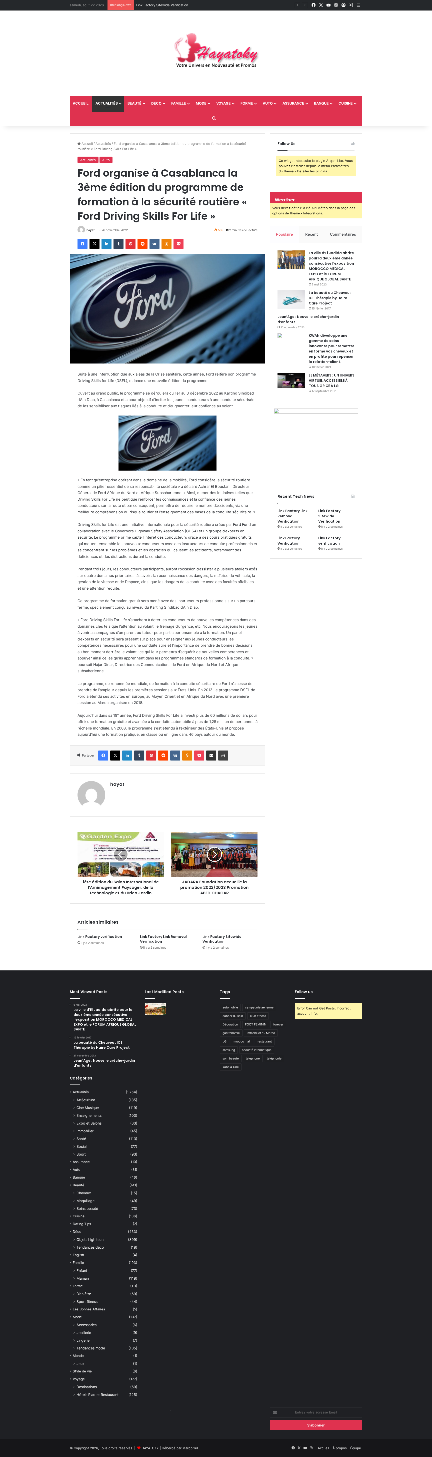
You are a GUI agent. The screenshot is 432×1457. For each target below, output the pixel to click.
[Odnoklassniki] (167, 244)
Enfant (81, 1270)
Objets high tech (90, 1239)
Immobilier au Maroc (261, 1033)
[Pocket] (179, 244)
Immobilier (85, 1131)
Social (81, 1146)
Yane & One (230, 1067)
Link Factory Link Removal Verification (163, 939)
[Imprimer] (223, 756)
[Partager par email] (211, 756)
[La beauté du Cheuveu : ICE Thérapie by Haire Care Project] (291, 299)
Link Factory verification (100, 936)
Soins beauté (87, 1208)
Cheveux (83, 1193)
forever (278, 1024)
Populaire (284, 234)
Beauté (135, 103)
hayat (90, 230)
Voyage (223, 103)
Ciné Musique (87, 1108)
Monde (78, 1356)
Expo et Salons (89, 1123)
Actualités (107, 103)
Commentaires (343, 234)
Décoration (230, 1024)
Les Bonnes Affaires (89, 1309)
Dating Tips (82, 1224)
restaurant (265, 1041)
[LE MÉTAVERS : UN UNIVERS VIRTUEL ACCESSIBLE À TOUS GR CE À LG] (291, 380)
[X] (95, 244)
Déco (156, 103)
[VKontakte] (155, 244)
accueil (80, 103)
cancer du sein (232, 1016)
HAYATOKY (150, 1448)
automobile (230, 1007)
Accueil (86, 144)
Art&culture (85, 1100)
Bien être (83, 1294)
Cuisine (345, 103)
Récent (311, 234)
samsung (228, 1050)
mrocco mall (242, 1041)
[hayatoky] (216, 53)
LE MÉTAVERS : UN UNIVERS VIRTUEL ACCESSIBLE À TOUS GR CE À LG (331, 380)
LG (224, 1041)
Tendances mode (90, 1348)
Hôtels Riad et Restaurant (97, 1394)
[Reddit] (143, 244)
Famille (178, 103)
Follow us (304, 991)
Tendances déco (90, 1247)
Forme (246, 103)
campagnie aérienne (259, 1007)
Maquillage (85, 1201)
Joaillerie (83, 1332)
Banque (321, 103)
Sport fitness (87, 1301)
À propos (339, 1448)
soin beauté (230, 1058)
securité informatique (257, 1050)
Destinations (86, 1387)
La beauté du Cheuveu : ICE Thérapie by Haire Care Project (330, 298)
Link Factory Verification (289, 541)
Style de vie (82, 1371)
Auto (268, 103)
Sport (81, 1154)
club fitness (258, 1016)
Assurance (293, 103)
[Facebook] (83, 244)
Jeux (80, 1363)
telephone (253, 1058)
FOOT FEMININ (255, 1024)
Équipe (355, 1448)
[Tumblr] (119, 244)
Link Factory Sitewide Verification (222, 939)
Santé (81, 1139)
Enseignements (89, 1115)
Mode (201, 103)
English (78, 1255)
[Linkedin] (107, 244)
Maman (82, 1278)
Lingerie (83, 1340)
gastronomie (231, 1033)
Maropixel (190, 1448)
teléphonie (274, 1058)
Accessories (86, 1325)
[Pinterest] (131, 244)
